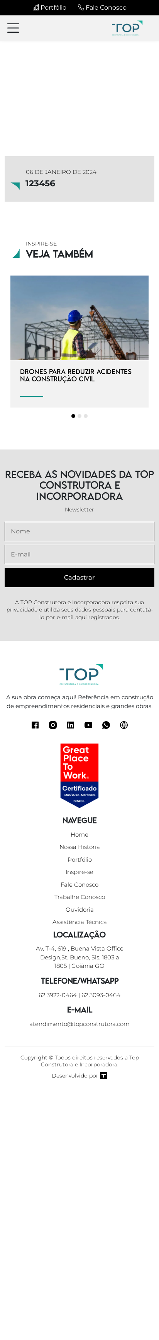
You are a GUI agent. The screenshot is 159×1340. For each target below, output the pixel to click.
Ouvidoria (80, 909)
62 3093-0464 (100, 995)
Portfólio (52, 7)
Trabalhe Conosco (79, 897)
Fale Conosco (105, 7)
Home (79, 834)
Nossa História (79, 846)
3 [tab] (86, 416)
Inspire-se (79, 872)
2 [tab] (79, 416)
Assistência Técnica (79, 922)
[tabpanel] (79, 342)
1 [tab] (73, 416)
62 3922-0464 (58, 995)
